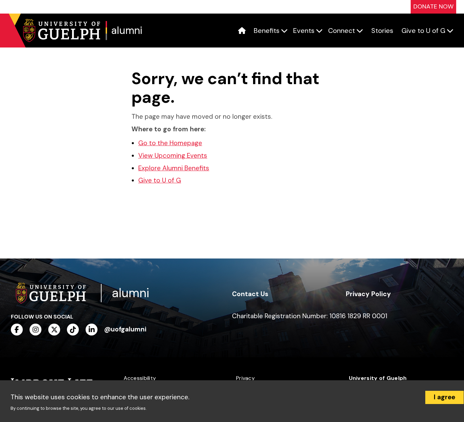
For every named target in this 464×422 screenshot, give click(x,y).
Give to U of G (159, 180)
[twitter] (54, 329)
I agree (444, 397)
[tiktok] (73, 329)
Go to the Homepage (170, 143)
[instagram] (35, 329)
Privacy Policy (368, 294)
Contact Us (250, 294)
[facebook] (17, 329)
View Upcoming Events (172, 155)
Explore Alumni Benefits (173, 168)
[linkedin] (91, 329)
